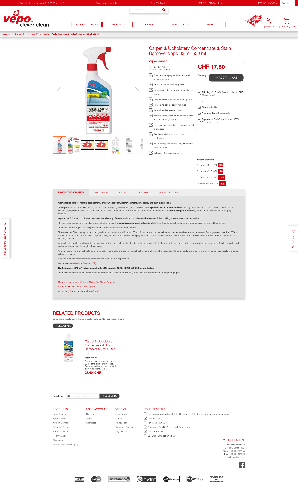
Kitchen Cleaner (60, 422)
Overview (90, 414)
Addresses (91, 422)
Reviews (123, 192)
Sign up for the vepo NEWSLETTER (5, 238)
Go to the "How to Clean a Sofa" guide (76, 286)
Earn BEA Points (158, 3)
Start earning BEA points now (253, 23)
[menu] (149, 24)
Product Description (71, 192)
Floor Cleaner (59, 436)
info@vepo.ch (238, 457)
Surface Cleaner (60, 431)
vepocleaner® (32, 34)
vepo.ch (6, 34)
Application (101, 192)
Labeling (143, 192)
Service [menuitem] (149, 24)
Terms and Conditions (125, 427)
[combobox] (149, 9)
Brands (18, 34)
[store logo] (26, 18)
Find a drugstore (293, 240)
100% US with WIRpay (268, 3)
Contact (119, 418)
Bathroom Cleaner (61, 427)
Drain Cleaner (59, 414)
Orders (89, 418)
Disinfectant (58, 440)
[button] (59, 91)
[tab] (71, 192)
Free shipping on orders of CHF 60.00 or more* (41, 3)
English (285, 3)
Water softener (59, 418)
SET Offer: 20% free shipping (212, 3)
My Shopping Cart (286, 26)
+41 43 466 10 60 (237, 451)
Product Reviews (168, 192)
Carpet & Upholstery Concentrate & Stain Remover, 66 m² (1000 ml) (100, 347)
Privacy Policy (121, 422)
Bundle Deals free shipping (65, 444)
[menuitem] (86, 24)
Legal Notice (121, 431)
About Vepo (121, 414)
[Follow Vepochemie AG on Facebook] (242, 467)
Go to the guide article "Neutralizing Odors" (78, 291)
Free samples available (107, 3)
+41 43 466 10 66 (237, 454)
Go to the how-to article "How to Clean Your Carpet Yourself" (86, 282)
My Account (268, 26)
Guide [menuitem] (210, 24)
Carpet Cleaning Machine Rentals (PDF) (77, 263)
